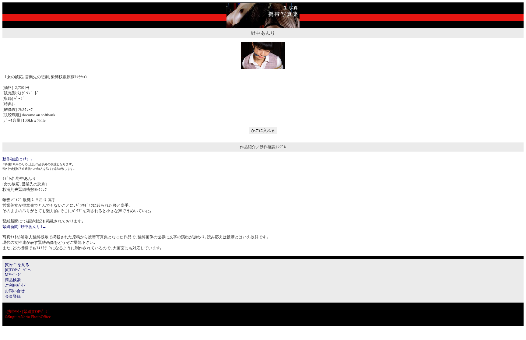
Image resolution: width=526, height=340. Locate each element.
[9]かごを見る (17, 264)
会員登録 (13, 296)
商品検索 (13, 280)
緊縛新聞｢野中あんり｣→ (24, 226)
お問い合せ (15, 291)
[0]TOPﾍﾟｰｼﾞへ (18, 270)
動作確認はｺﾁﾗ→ (17, 159)
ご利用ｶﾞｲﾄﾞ (16, 285)
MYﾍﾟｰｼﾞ (13, 274)
